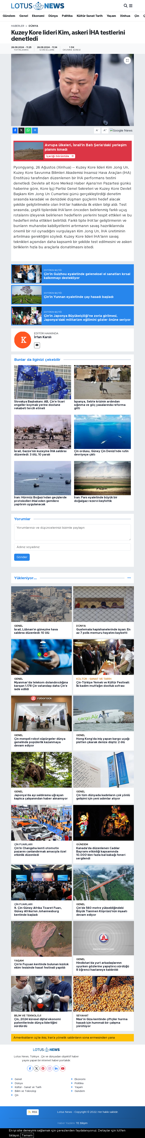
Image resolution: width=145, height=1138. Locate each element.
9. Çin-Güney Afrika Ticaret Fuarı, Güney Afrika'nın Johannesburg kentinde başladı (38, 911)
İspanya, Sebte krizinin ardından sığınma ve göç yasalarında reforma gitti (100, 405)
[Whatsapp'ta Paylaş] (28, 130)
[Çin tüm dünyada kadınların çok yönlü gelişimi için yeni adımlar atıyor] (103, 770)
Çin (136, 16)
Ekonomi (38, 16)
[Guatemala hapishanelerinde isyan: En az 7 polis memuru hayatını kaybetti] (103, 604)
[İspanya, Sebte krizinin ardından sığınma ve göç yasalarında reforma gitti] (102, 382)
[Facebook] (30, 1068)
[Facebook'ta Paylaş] (15, 130)
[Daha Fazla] (35, 130)
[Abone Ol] (121, 130)
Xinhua (125, 16)
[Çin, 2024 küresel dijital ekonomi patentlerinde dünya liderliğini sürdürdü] (41, 994)
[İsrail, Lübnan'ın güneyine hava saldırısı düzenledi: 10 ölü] (41, 604)
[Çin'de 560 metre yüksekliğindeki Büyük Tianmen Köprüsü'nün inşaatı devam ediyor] (103, 882)
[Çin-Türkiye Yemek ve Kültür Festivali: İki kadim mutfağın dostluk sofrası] (103, 657)
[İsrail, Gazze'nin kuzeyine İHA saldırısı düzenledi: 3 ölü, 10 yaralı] (42, 431)
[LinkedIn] (56, 1068)
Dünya (53, 16)
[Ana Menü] (130, 5)
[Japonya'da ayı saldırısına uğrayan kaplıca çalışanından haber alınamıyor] (41, 770)
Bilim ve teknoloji (27, 1015)
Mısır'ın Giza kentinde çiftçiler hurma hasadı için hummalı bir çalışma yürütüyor (101, 1022)
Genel (23, 16)
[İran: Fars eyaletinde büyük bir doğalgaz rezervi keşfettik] (102, 477)
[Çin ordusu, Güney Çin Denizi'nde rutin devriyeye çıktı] (102, 431)
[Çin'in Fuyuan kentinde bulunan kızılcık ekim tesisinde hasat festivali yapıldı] (41, 939)
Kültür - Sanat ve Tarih (93, 679)
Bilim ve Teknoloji (25, 1091)
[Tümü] (129, 578)
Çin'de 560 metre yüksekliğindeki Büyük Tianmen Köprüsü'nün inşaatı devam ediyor (101, 911)
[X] (36, 1068)
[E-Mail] (37, 345)
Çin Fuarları (23, 844)
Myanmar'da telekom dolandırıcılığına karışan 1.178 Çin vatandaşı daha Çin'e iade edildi (41, 686)
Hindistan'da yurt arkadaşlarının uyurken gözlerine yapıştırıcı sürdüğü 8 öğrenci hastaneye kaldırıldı (102, 966)
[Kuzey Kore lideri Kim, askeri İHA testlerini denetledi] (72, 90)
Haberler (17, 26)
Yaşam (111, 16)
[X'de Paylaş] (21, 130)
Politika (67, 16)
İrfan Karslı (42, 337)
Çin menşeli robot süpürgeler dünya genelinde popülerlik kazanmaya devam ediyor (39, 742)
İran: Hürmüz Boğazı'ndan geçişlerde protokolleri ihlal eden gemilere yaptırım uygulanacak (40, 501)
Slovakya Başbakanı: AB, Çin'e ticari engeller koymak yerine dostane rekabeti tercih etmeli (39, 405)
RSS (34, 1112)
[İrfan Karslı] (22, 339)
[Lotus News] (37, 6)
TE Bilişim (82, 1123)
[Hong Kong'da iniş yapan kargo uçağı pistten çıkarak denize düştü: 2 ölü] (103, 713)
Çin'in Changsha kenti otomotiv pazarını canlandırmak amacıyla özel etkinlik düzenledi (40, 851)
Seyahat (82, 1015)
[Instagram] (50, 1068)
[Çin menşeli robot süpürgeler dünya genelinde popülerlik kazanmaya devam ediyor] (41, 713)
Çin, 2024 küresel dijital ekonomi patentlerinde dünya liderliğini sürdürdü (37, 1022)
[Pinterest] (43, 1068)
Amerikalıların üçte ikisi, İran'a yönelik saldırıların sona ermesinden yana (64, 1037)
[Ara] (125, 5)
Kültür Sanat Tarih (90, 16)
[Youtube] (63, 1068)
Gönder (22, 557)
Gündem (9, 16)
